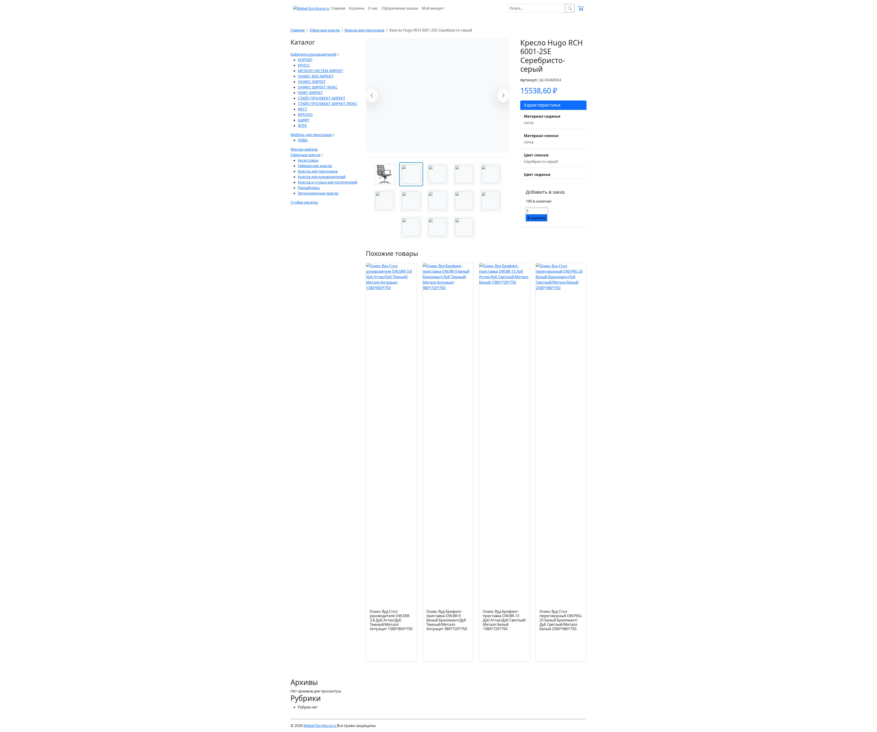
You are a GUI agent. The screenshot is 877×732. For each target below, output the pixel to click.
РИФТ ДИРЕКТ (310, 92)
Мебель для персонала (311, 134)
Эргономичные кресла (318, 193)
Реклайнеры (309, 187)
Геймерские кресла (315, 165)
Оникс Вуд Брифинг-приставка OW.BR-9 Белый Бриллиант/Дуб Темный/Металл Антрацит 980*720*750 (446, 620)
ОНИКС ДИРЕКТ (312, 81)
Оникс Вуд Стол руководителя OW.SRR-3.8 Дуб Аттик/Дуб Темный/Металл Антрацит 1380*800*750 (391, 620)
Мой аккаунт (433, 8)
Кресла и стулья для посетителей (327, 182)
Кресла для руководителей (322, 176)
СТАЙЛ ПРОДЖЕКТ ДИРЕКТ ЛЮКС (327, 103)
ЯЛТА (302, 125)
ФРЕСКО (305, 114)
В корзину (536, 217)
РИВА (302, 140)
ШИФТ (303, 120)
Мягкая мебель (304, 149)
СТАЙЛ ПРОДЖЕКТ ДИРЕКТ (321, 98)
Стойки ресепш (304, 202)
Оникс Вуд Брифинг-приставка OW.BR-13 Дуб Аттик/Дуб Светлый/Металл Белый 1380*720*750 (504, 620)
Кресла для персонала (318, 171)
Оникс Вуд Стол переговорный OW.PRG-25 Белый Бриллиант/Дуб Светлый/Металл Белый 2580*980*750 (560, 620)
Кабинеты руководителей (313, 54)
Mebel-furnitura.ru (320, 725)
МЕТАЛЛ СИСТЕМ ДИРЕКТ (320, 70)
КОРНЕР (305, 59)
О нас (373, 8)
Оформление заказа (400, 8)
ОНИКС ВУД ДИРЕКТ (315, 76)
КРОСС (304, 65)
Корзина (356, 8)
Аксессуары (308, 160)
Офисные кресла (305, 154)
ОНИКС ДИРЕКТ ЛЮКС (318, 87)
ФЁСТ (302, 109)
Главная (338, 8)
